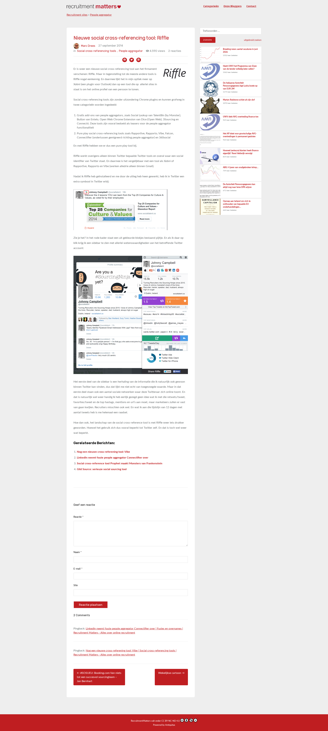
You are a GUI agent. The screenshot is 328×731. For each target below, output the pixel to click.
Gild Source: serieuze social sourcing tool (102, 469)
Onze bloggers (232, 6)
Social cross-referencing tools (97, 51)
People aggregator (101, 14)
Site (75, 585)
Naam (77, 552)
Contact (251, 6)
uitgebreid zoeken (252, 40)
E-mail (77, 569)
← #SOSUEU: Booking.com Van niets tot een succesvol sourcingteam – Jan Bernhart (99, 677)
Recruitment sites (77, 14)
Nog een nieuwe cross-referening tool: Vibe (103, 451)
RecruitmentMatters (141, 721)
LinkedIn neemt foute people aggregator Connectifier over (112, 457)
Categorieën (211, 6)
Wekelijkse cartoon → (171, 673)
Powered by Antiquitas (164, 725)
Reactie (78, 517)
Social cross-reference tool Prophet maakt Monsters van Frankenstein (119, 463)
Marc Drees (88, 45)
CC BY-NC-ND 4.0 (170, 721)
